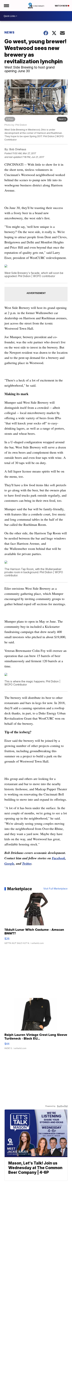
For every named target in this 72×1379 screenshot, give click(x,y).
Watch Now (61, 6)
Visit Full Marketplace (55, 888)
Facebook (58, 858)
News (9, 32)
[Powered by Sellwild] (62, 1106)
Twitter (26, 863)
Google (9, 863)
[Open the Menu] (6, 5)
